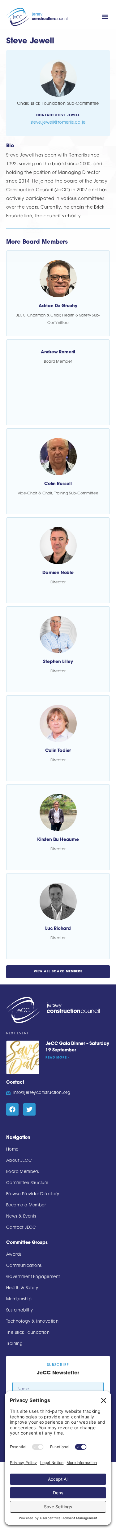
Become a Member (26, 1205)
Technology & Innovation (32, 1322)
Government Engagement (33, 1277)
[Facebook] (12, 1109)
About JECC (19, 1161)
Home (12, 1150)
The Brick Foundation (27, 1333)
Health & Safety (22, 1288)
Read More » (57, 1057)
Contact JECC (21, 1228)
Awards (13, 1255)
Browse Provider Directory (32, 1194)
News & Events (21, 1216)
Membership (19, 1299)
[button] (105, 17)
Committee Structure (27, 1183)
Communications (24, 1266)
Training (14, 1344)
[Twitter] (29, 1109)
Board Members (22, 1172)
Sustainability (19, 1310)
